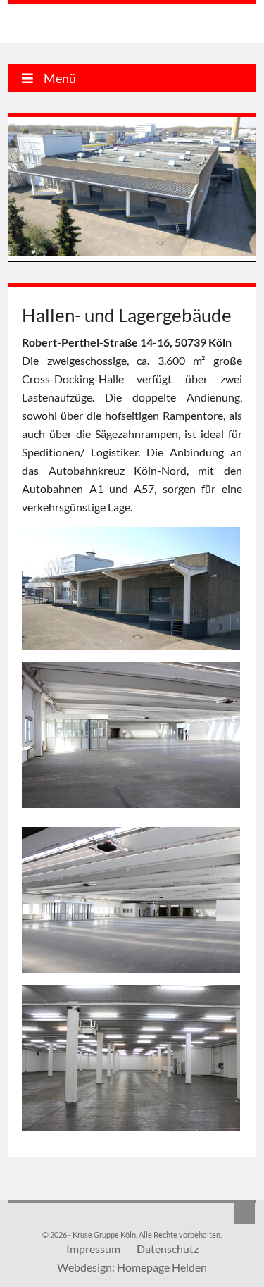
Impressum (93, 1248)
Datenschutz (168, 1248)
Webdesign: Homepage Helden (132, 1267)
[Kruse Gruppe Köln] (80, 25)
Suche (244, 1213)
